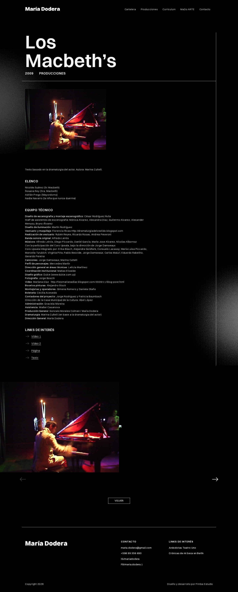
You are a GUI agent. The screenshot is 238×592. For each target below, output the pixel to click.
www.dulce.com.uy (63, 274)
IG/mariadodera (130, 558)
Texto (34, 357)
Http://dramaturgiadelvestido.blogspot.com (97, 230)
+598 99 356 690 (131, 553)
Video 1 (36, 336)
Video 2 (36, 343)
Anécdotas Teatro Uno (182, 547)
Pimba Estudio (204, 584)
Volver (119, 500)
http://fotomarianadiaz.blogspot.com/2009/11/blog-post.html (88, 281)
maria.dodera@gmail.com (136, 547)
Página (35, 350)
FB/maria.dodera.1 (132, 564)
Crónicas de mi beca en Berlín (186, 553)
